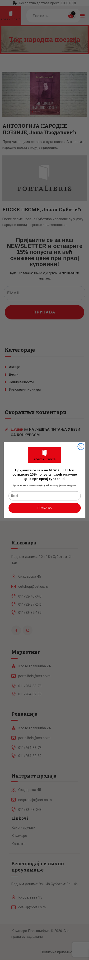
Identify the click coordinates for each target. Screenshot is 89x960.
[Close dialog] (81, 446)
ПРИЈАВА (44, 507)
